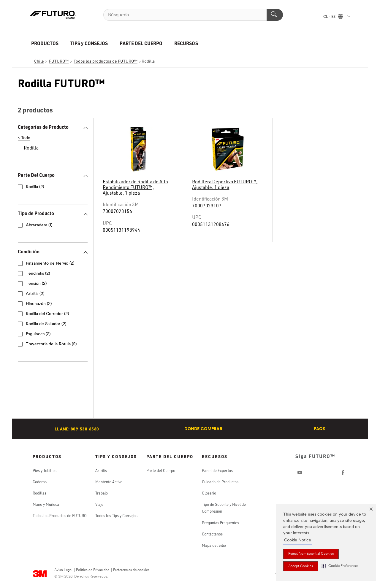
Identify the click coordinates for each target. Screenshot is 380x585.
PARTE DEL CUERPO (141, 43)
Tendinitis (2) (38, 273)
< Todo (24, 138)
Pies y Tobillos (44, 470)
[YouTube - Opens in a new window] (299, 472)
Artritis (101, 470)
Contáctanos (212, 534)
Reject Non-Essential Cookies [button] (311, 554)
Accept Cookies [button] (300, 566)
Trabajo (101, 493)
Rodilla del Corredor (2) (47, 314)
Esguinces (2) (38, 334)
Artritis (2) (35, 294)
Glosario (209, 493)
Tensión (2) (36, 284)
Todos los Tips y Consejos (116, 515)
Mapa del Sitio (214, 545)
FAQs (319, 429)
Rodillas (39, 493)
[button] (340, 566)
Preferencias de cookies (131, 570)
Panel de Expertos (217, 470)
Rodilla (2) (35, 187)
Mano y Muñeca (46, 504)
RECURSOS (186, 43)
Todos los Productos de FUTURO (60, 515)
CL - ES (329, 17)
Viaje (99, 504)
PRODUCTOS (44, 43)
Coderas (40, 481)
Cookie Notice (297, 540)
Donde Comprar (203, 429)
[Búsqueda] (275, 15)
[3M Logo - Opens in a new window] (53, 14)
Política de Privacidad (93, 570)
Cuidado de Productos (220, 481)
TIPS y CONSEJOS (88, 43)
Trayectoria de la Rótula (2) (51, 344)
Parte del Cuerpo (160, 470)
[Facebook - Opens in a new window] (342, 472)
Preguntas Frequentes (220, 522)
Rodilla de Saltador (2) (46, 324)
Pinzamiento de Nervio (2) (50, 263)
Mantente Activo (108, 481)
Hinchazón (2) (39, 304)
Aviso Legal (63, 570)
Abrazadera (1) (39, 225)
